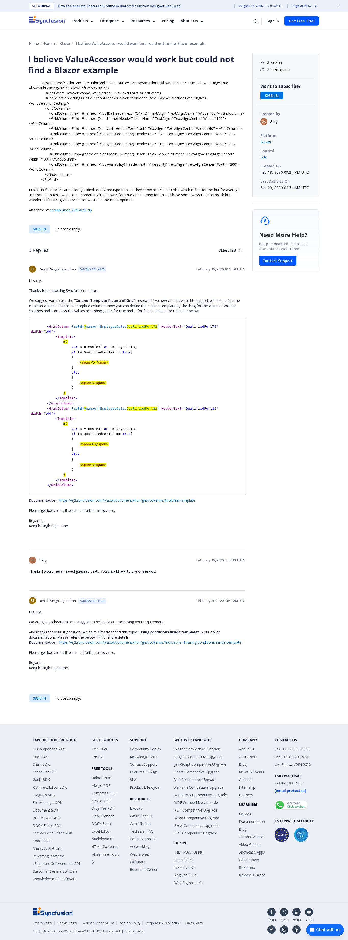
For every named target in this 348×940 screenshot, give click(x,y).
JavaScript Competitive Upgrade (200, 764)
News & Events (251, 772)
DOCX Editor (101, 823)
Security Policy (130, 923)
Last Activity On (275, 181)
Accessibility (140, 846)
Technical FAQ (142, 831)
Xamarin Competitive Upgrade (199, 787)
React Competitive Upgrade (197, 772)
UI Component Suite (49, 749)
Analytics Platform (48, 848)
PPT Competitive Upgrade (195, 833)
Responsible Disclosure (163, 923)
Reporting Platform (48, 856)
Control (267, 150)
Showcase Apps (252, 852)
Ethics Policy (194, 923)
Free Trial (99, 749)
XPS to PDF (101, 800)
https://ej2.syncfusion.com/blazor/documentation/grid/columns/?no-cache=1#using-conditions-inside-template (150, 642)
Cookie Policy (67, 923)
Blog (243, 764)
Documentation (252, 821)
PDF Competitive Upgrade (195, 810)
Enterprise (109, 20)
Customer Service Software (55, 871)
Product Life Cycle (145, 787)
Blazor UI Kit (184, 867)
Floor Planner (102, 816)
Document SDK (45, 810)
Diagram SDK (44, 794)
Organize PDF (102, 808)
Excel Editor (101, 831)
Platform (268, 135)
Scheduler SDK (45, 772)
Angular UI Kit (185, 875)
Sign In (273, 20)
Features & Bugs (144, 772)
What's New (249, 859)
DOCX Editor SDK (47, 825)
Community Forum (145, 749)
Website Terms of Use (98, 923)
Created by (270, 113)
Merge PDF (100, 785)
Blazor (65, 43)
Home (34, 43)
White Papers (141, 816)
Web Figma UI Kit (188, 882)
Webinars (137, 861)
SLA (133, 779)
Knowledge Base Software (54, 878)
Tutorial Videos (251, 836)
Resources (140, 20)
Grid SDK (40, 756)
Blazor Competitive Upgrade (197, 749)
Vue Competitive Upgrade (195, 779)
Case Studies (140, 823)
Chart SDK (41, 764)
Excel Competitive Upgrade (196, 825)
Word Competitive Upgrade (196, 817)
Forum (49, 43)
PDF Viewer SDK (46, 817)
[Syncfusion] (53, 911)
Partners (246, 794)
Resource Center (143, 869)
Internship (247, 787)
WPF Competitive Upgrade (196, 802)
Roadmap (247, 867)
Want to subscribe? (280, 86)
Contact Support (278, 260)
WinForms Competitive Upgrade (200, 794)
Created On (270, 166)
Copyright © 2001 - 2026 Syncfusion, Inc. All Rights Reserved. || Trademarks (88, 931)
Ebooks (136, 808)
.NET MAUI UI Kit (188, 852)
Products (79, 20)
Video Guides (249, 844)
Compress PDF (103, 793)
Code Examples (142, 838)
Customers (248, 756)
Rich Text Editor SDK (50, 787)
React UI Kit (184, 859)
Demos (245, 814)
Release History (252, 875)
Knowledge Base (144, 756)
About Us (189, 20)
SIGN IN (39, 229)
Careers (245, 779)
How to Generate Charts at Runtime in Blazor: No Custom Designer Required (119, 6)
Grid (263, 157)
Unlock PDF (101, 777)
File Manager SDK (47, 802)
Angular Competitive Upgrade (198, 756)
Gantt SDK (41, 779)
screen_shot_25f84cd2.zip (71, 210)
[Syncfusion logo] (47, 20)
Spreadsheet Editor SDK (52, 833)
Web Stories (140, 854)
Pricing (168, 20)
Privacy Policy (42, 923)
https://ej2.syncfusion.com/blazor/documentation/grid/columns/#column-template (127, 500)
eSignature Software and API (56, 863)
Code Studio (43, 840)
